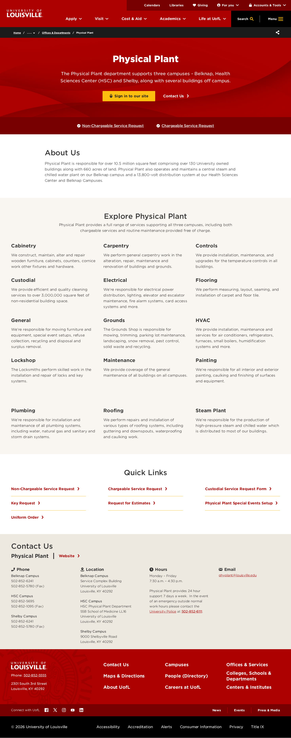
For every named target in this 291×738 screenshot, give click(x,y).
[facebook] (46, 710)
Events (239, 710)
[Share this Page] (277, 32)
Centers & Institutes (249, 687)
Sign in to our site (131, 96)
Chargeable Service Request (188, 126)
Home (17, 32)
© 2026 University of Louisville (39, 727)
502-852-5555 (35, 675)
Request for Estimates (129, 503)
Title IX (257, 727)
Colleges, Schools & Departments (248, 676)
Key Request (23, 503)
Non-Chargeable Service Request (113, 126)
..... (30, 32)
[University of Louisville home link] (25, 13)
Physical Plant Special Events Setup (239, 503)
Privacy (236, 727)
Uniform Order (25, 517)
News (216, 710)
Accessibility (108, 727)
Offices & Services (247, 664)
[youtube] (73, 710)
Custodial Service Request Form (236, 489)
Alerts (166, 727)
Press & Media (269, 710)
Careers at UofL (183, 687)
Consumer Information (201, 727)
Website (67, 556)
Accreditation (140, 727)
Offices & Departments (56, 32)
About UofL (116, 687)
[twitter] (55, 710)
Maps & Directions (124, 675)
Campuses (177, 664)
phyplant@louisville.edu (238, 575)
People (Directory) (186, 675)
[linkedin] (81, 710)
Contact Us (174, 96)
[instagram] (64, 710)
